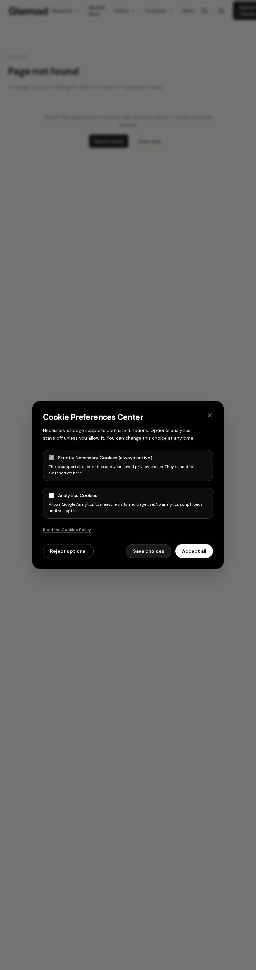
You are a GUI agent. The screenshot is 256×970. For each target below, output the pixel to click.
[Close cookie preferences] (209, 415)
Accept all (194, 551)
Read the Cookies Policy (67, 529)
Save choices (148, 551)
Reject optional (68, 551)
